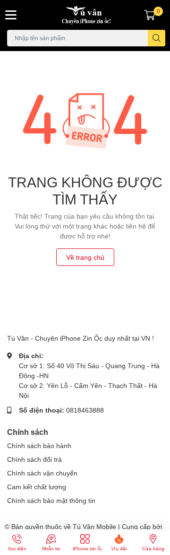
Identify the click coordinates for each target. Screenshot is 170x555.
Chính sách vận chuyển (42, 473)
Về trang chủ (85, 257)
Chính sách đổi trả (34, 459)
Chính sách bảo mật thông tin (51, 500)
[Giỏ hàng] (149, 14)
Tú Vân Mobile (94, 526)
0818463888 (85, 410)
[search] (156, 38)
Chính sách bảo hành (39, 445)
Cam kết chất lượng (36, 487)
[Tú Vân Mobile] (85, 15)
